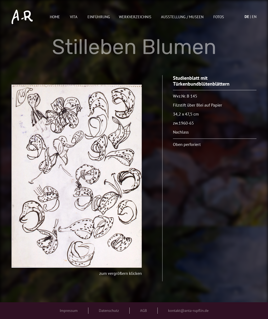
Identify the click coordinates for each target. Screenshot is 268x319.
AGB (143, 310)
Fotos (218, 17)
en (254, 16)
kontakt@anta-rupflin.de (188, 310)
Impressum (69, 310)
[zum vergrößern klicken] (77, 176)
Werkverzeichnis (135, 17)
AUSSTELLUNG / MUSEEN (182, 17)
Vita (73, 17)
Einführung (99, 17)
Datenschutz (109, 310)
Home (55, 17)
